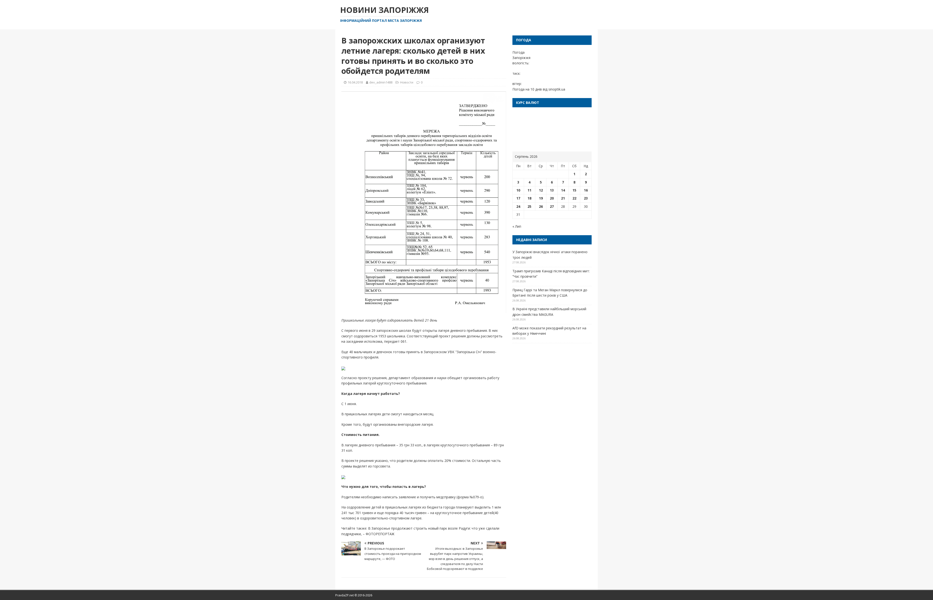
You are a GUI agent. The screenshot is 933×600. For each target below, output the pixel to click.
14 (563, 190)
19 (541, 198)
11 (529, 190)
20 (552, 198)
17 (518, 198)
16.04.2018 (355, 82)
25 (529, 206)
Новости (406, 82)
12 (541, 190)
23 (586, 198)
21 (563, 198)
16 (586, 190)
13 (552, 190)
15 (574, 190)
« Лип (516, 226)
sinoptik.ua (556, 89)
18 (529, 198)
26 (541, 206)
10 (518, 190)
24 (518, 206)
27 (552, 206)
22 (574, 198)
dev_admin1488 (380, 82)
